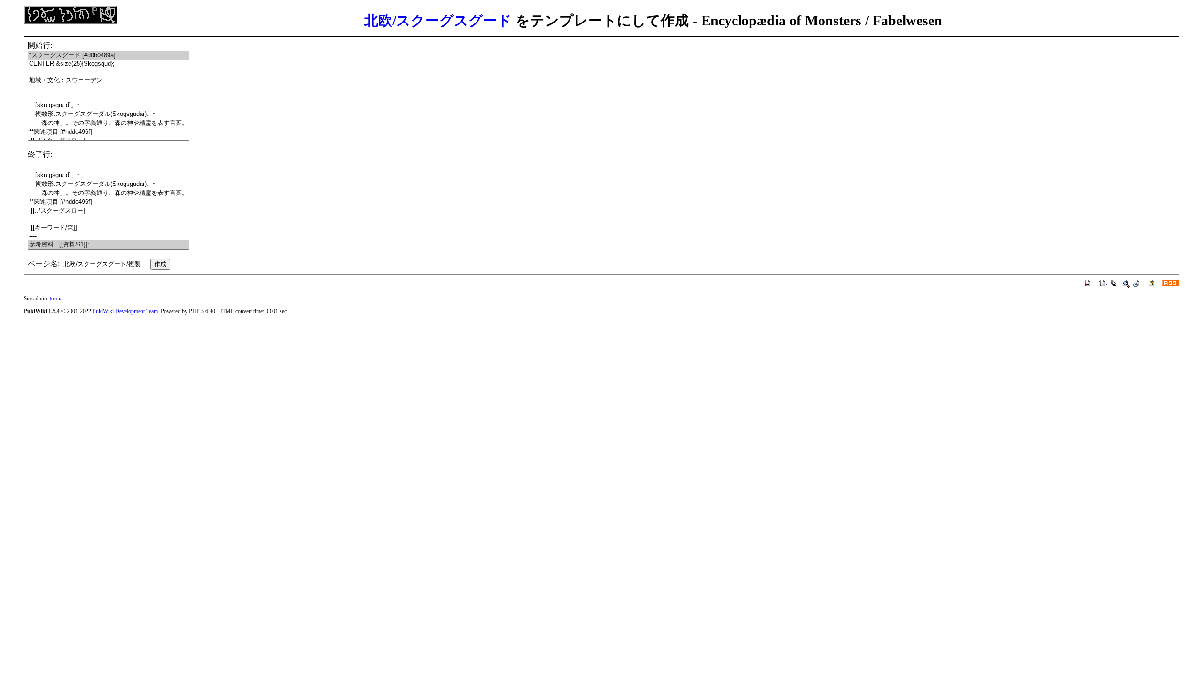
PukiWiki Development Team (125, 311)
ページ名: (44, 264)
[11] (108, 219)
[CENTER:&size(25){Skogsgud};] (108, 64)
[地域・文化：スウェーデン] (108, 80)
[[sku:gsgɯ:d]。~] (108, 105)
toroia (56, 298)
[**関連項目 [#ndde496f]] (108, 132)
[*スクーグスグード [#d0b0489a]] (108, 55)
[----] (108, 97)
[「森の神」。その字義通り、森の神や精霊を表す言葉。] (108, 123)
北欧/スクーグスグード (438, 20)
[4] (108, 89)
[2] (108, 72)
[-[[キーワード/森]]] (108, 227)
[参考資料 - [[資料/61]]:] (108, 244)
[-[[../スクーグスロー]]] (108, 211)
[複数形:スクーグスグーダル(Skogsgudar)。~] (108, 114)
